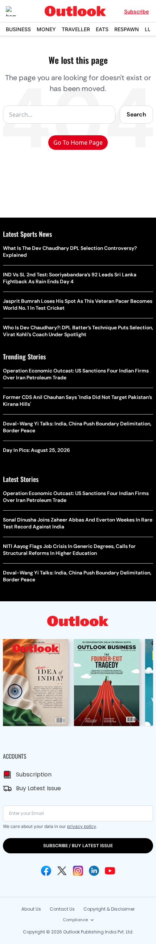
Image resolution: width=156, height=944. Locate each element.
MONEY (46, 29)
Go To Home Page (78, 143)
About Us (31, 909)
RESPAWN (126, 29)
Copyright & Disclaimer (109, 909)
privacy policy (81, 826)
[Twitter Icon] (62, 871)
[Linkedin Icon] (94, 871)
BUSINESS (18, 29)
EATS (102, 29)
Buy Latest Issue (38, 788)
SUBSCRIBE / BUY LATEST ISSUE (78, 845)
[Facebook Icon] (46, 871)
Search (136, 114)
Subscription (34, 774)
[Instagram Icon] (78, 871)
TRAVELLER (76, 29)
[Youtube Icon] (110, 871)
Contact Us (62, 909)
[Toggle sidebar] (16, 11)
